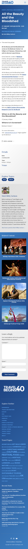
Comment (5, 342)
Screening (17, 31)
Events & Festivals (7, 422)
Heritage (16, 457)
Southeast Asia (6, 416)
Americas (4, 418)
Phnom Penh (12, 465)
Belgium (4, 446)
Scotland (5, 470)
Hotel (5, 460)
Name (4, 361)
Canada (24, 446)
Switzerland (5, 476)
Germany (5, 457)
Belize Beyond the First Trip (10, 518)
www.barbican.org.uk (11, 132)
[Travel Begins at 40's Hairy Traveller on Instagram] (13, 539)
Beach (18, 444)
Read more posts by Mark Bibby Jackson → (13, 227)
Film (4, 179)
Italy (9, 460)
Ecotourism (21, 452)
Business (9, 446)
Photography (19, 465)
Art (13, 444)
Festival (7, 454)
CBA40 (4, 449)
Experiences (5, 407)
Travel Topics (6, 431)
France (21, 455)
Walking (9, 478)
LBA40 (11, 179)
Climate (4, 452)
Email (4, 367)
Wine (3, 481)
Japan (12, 460)
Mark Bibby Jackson (9, 34)
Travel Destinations (8, 409)
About (4, 435)
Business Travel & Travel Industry (12, 427)
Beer (23, 444)
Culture (12, 452)
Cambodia (17, 447)
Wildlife (21, 478)
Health (10, 457)
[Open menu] (25, 2)
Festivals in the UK (8, 31)
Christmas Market (16, 449)
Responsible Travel (9, 468)
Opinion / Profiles (7, 424)
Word (6, 481)
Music (17, 463)
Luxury (12, 463)
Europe (4, 411)
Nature (5, 465)
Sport (13, 470)
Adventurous (7, 444)
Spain (9, 470)
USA (4, 478)
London (6, 463)
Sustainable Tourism (11, 473)
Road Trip (19, 468)
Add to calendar (8, 141)
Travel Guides (6, 433)
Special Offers (6, 429)
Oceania (4, 420)
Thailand (12, 476)
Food (16, 455)
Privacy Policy (19, 541)
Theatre (17, 476)
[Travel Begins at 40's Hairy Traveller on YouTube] (16, 539)
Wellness (16, 478)
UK (21, 475)
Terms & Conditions (10, 541)
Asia (3, 414)
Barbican (19, 56)
